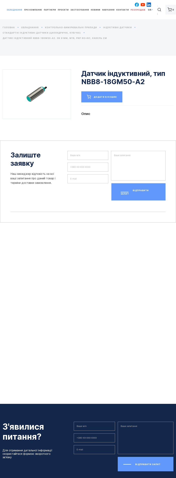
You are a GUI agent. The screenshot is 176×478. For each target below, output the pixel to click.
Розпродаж (138, 10)
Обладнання (14, 10)
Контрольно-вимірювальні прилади (71, 27)
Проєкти (63, 10)
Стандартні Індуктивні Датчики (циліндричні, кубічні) (42, 32)
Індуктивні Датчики (118, 27)
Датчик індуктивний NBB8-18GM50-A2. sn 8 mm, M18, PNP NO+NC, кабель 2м (55, 38)
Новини (95, 10)
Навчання (108, 10)
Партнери (50, 10)
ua (149, 9)
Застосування (79, 10)
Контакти (122, 10)
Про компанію (33, 10)
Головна (9, 27)
